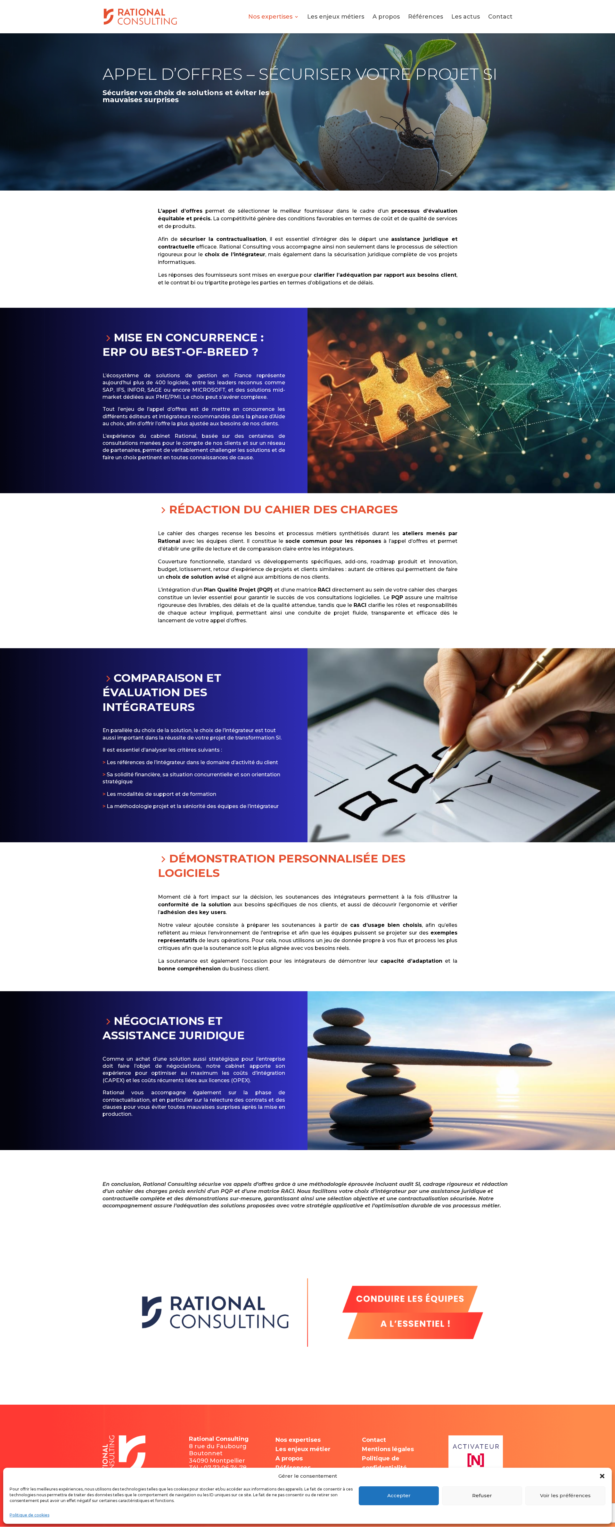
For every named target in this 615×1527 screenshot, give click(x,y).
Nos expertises (270, 17)
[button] (602, 1476)
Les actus (465, 17)
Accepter (399, 1495)
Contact (500, 17)
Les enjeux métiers (335, 17)
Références (425, 17)
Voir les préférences (565, 1495)
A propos (386, 17)
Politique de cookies (29, 1515)
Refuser (482, 1495)
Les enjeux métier (303, 1449)
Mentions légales (388, 1449)
